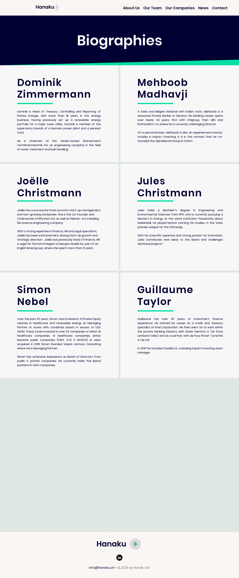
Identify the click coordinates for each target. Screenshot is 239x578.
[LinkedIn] (119, 558)
